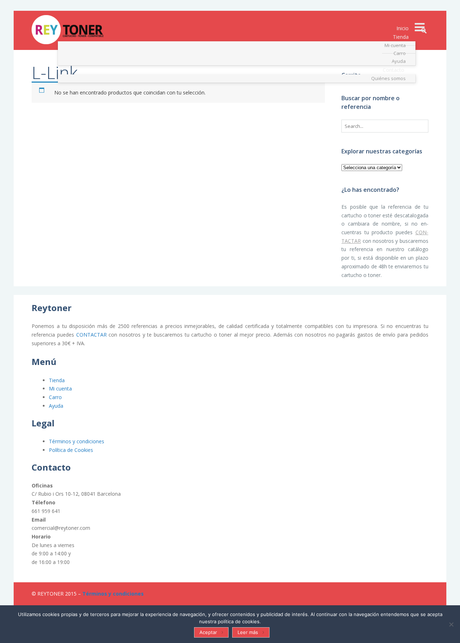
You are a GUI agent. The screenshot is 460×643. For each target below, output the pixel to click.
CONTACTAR (91, 334)
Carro (55, 397)
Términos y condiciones (76, 441)
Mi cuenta (60, 388)
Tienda (57, 380)
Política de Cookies (71, 450)
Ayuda (56, 405)
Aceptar (208, 632)
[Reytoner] (68, 29)
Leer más (248, 632)
